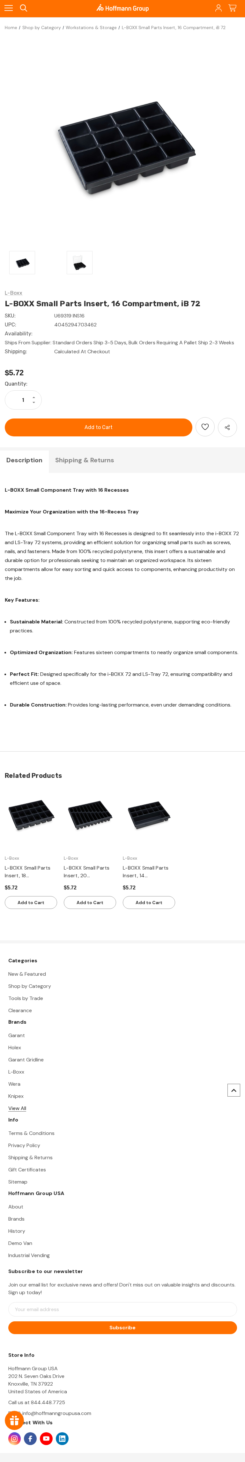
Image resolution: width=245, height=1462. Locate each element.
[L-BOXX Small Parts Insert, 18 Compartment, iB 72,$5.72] (31, 814)
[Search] (23, 8)
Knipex (16, 1096)
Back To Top (234, 1090)
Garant (16, 1035)
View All (17, 1108)
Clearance (20, 1010)
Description (24, 460)
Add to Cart (31, 902)
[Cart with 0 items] (232, 8)
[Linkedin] (62, 1438)
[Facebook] (30, 1438)
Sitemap (17, 1181)
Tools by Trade (25, 998)
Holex (14, 1047)
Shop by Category (29, 986)
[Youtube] (46, 1438)
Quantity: (16, 384)
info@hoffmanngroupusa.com (56, 1413)
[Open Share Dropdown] (227, 427)
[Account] (218, 8)
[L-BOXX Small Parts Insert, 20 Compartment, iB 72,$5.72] (90, 814)
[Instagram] (14, 1438)
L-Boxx (16, 1071)
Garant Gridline (26, 1059)
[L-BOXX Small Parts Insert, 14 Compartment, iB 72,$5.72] (149, 814)
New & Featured (27, 974)
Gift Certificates (27, 1169)
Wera (14, 1084)
